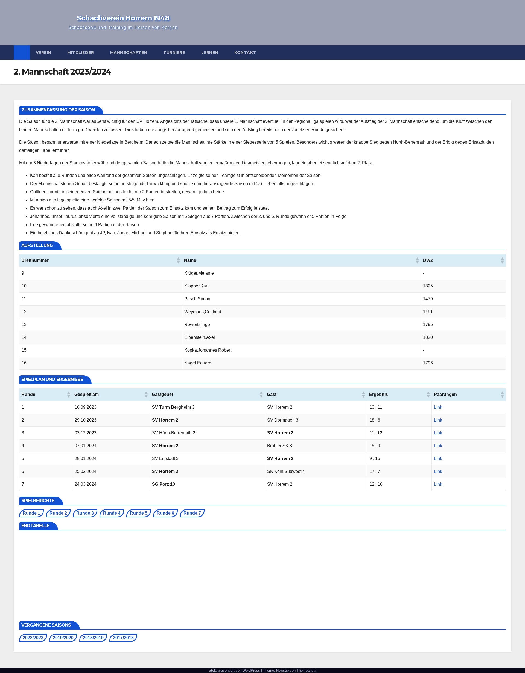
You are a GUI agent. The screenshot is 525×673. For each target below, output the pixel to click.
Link (438, 407)
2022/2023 (33, 637)
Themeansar (306, 670)
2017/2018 (123, 637)
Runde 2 (58, 513)
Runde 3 (85, 513)
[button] (507, 52)
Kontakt (245, 52)
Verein (44, 52)
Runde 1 (31, 513)
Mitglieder (81, 52)
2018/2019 (93, 637)
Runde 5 (138, 513)
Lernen (210, 52)
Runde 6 (165, 513)
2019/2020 (63, 637)
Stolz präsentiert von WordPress (235, 670)
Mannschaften (129, 52)
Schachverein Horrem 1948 (123, 18)
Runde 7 (192, 513)
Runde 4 (112, 513)
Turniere (174, 52)
